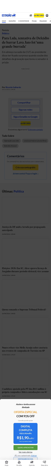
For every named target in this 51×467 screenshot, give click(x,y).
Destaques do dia (25, 459)
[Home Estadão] (9, 15)
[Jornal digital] (31, 15)
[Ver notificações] (47, 15)
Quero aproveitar (25, 448)
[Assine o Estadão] (39, 15)
